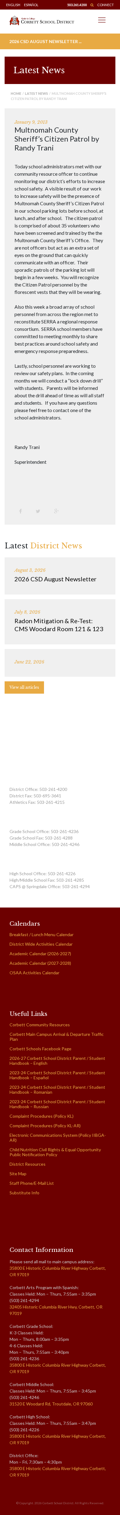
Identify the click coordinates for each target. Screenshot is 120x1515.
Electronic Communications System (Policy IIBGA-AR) (58, 1137)
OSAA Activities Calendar (34, 972)
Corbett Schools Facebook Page (40, 1048)
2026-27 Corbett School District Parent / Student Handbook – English (57, 1061)
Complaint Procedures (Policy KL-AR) (45, 1125)
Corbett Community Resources (40, 1024)
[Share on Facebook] (22, 511)
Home (16, 93)
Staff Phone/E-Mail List (32, 1183)
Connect (105, 5)
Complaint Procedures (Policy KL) (42, 1116)
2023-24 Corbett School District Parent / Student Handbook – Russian (57, 1104)
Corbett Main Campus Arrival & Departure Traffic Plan (57, 1037)
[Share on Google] (59, 511)
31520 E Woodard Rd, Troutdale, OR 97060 (51, 1403)
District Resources (28, 1164)
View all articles (24, 687)
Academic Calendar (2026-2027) (40, 953)
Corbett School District (58, 1503)
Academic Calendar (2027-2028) (40, 963)
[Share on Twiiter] (40, 511)
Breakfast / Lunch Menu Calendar (42, 934)
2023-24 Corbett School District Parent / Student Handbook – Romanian (57, 1089)
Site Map (18, 1173)
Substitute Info (24, 1192)
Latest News (36, 93)
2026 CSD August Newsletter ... (45, 41)
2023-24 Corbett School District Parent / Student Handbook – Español (57, 1075)
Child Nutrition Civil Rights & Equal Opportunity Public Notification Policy (55, 1152)
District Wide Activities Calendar (41, 944)
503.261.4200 (77, 5)
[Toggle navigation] (101, 20)
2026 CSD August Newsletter (55, 579)
